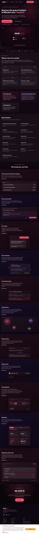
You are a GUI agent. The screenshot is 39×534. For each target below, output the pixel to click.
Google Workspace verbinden (28, 522)
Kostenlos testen (5, 523)
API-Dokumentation (14, 523)
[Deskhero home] (5, 2)
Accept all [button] (30, 529)
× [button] (37, 525)
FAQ (24, 517)
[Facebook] (7, 512)
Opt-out (12, 522)
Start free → (19, 497)
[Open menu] (36, 2)
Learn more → (4, 178)
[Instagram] (9, 512)
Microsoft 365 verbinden (27, 520)
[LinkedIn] (4, 512)
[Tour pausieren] (3, 28)
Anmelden (4, 522)
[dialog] (19, 529)
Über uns (12, 517)
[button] (13, 532)
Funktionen (5, 517)
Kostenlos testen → (7, 21)
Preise (4, 520)
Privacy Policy (7, 531)
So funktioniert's (18, 21)
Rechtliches (13, 520)
